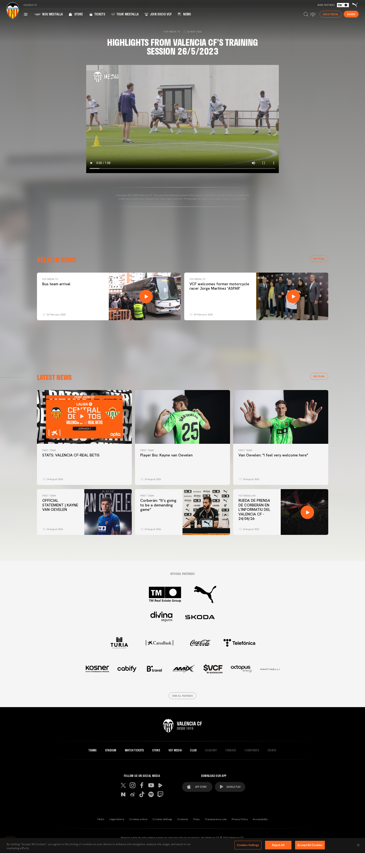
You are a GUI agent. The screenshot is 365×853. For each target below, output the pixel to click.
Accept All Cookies (310, 845)
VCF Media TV (50, 279)
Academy (211, 750)
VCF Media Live (247, 495)
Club (193, 750)
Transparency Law (216, 819)
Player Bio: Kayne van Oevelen (166, 455)
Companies (252, 750)
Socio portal (330, 14)
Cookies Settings (162, 819)
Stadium (110, 750)
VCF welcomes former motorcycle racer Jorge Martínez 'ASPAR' (219, 286)
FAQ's (100, 819)
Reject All (278, 845)
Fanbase (230, 750)
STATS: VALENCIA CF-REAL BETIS (70, 455)
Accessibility (260, 819)
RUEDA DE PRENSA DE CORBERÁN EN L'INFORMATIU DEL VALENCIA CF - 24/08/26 (254, 509)
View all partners (182, 696)
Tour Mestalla (127, 14)
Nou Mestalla (52, 14)
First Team (49, 450)
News (186, 14)
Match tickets (134, 750)
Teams (93, 750)
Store (78, 14)
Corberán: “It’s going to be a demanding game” (158, 505)
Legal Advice (116, 819)
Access (351, 14)
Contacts (182, 819)
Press (196, 819)
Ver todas (319, 259)
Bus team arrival (56, 283)
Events (272, 750)
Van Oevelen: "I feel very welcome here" (273, 455)
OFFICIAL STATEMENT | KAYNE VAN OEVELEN (60, 505)
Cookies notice (138, 819)
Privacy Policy (240, 819)
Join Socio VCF (160, 14)
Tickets (99, 14)
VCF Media (175, 750)
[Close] (358, 845)
